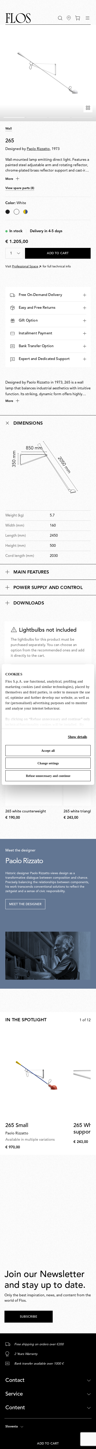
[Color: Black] (7, 212)
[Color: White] (16, 212)
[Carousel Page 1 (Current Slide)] (14, 117)
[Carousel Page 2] (36, 117)
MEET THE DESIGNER (25, 904)
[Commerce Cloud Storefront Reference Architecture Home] (18, 18)
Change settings (48, 763)
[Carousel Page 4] (82, 117)
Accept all (48, 750)
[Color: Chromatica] (25, 212)
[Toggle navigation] (87, 18)
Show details (77, 737)
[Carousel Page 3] (59, 117)
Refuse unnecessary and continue (48, 776)
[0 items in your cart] (77, 17)
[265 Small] (38, 1074)
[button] (60, 18)
